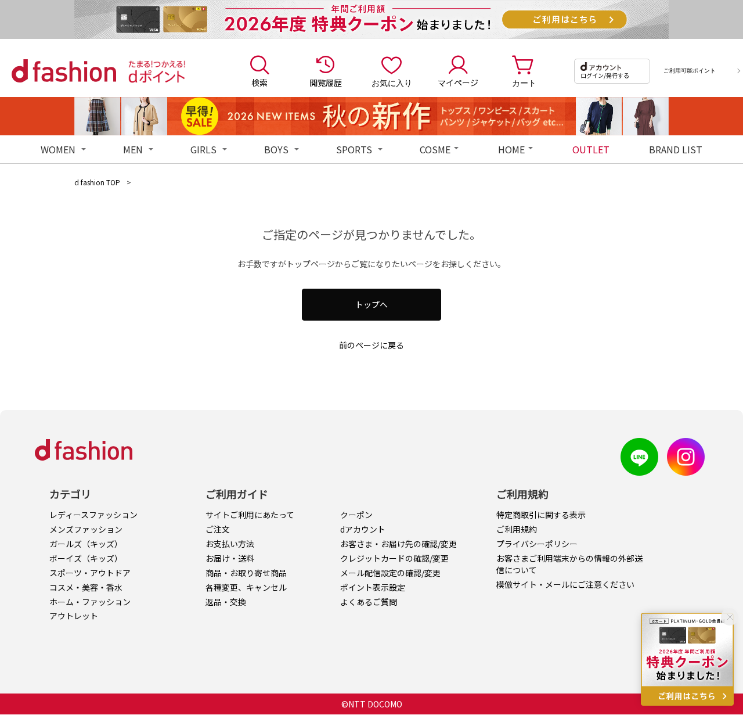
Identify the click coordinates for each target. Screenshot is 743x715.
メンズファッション (85, 529)
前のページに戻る (371, 345)
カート (524, 82)
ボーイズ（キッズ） (85, 558)
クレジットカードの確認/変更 (394, 558)
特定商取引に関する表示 (541, 514)
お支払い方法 (229, 543)
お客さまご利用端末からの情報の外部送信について (569, 564)
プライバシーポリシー (537, 543)
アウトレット (73, 615)
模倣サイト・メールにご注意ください (565, 584)
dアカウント (362, 529)
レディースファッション (93, 514)
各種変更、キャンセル (246, 587)
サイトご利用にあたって (249, 514)
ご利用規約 (516, 529)
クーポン (356, 514)
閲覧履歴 (325, 82)
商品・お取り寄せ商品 (246, 573)
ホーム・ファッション (90, 602)
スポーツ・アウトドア (90, 573)
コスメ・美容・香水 (85, 587)
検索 (259, 82)
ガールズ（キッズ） (85, 543)
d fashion (64, 71)
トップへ (371, 304)
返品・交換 (225, 602)
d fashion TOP (97, 182)
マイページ (458, 82)
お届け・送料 (229, 558)
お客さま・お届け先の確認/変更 (398, 543)
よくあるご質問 (368, 602)
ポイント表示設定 (372, 587)
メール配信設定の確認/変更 (390, 573)
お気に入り (392, 82)
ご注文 (217, 529)
